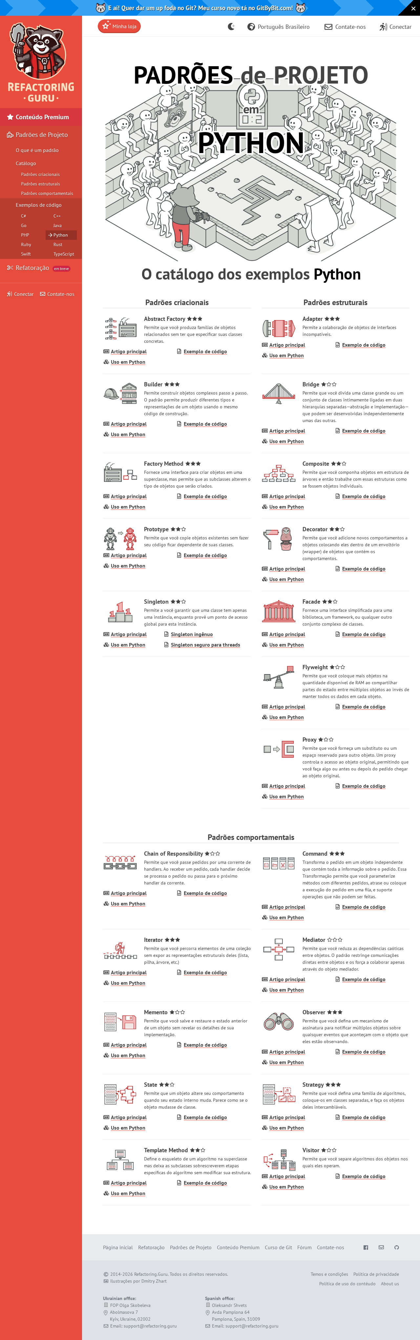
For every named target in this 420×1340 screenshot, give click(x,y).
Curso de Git (278, 1247)
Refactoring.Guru (151, 1274)
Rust (57, 244)
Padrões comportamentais (47, 193)
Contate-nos (60, 294)
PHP (25, 235)
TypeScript (63, 254)
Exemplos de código (39, 205)
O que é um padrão (37, 150)
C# (23, 216)
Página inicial (118, 1247)
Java (57, 225)
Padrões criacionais (40, 174)
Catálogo (26, 163)
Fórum (304, 1247)
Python (60, 235)
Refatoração (41, 267)
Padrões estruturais (40, 184)
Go (24, 225)
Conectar (23, 294)
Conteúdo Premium (41, 117)
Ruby (26, 244)
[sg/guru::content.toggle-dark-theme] (231, 26)
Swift (26, 254)
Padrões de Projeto (41, 134)
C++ (57, 216)
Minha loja (123, 26)
